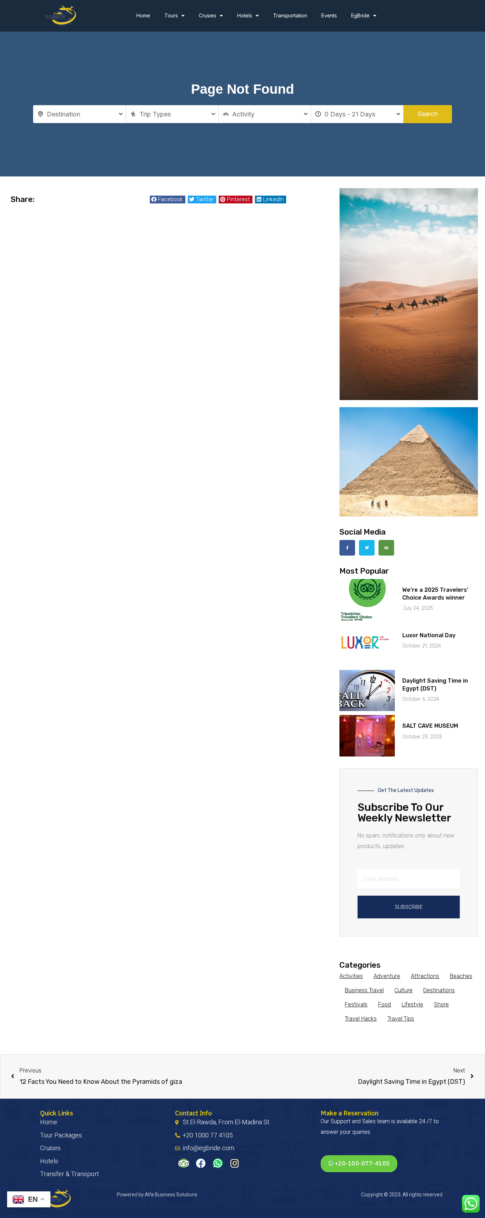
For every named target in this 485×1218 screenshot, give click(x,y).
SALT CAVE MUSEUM (430, 725)
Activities (351, 976)
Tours (171, 15)
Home (143, 15)
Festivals (356, 1004)
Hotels (244, 15)
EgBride (360, 15)
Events (329, 15)
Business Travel (364, 990)
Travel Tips (400, 1018)
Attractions (425, 976)
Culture (403, 990)
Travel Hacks (361, 1018)
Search (428, 114)
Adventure (387, 976)
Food (384, 1004)
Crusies (207, 15)
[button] (167, 200)
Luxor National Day (429, 635)
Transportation (290, 15)
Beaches (461, 976)
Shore (441, 1004)
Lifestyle (412, 1004)
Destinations (439, 990)
